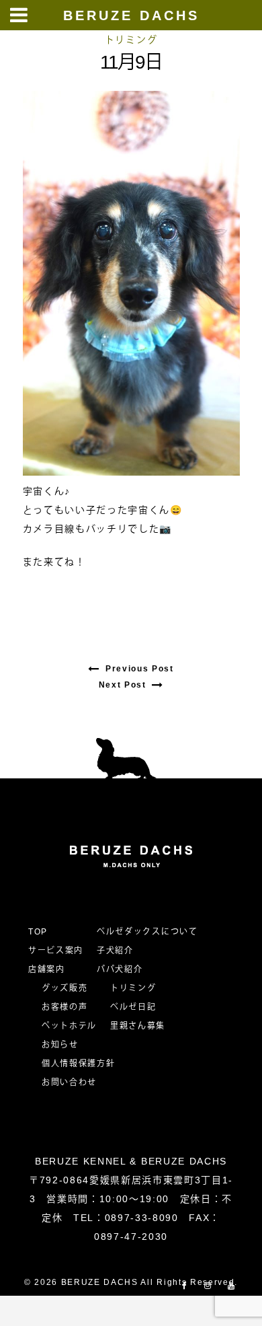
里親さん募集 (137, 1026)
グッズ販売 (64, 988)
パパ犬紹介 (119, 969)
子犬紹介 (115, 950)
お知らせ (60, 1044)
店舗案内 (46, 969)
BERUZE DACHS (131, 15)
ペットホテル (69, 1026)
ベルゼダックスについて (147, 931)
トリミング (131, 39)
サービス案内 (55, 950)
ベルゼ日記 (133, 1007)
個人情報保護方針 (78, 1063)
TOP (38, 931)
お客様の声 (64, 1007)
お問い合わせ (74, 1082)
